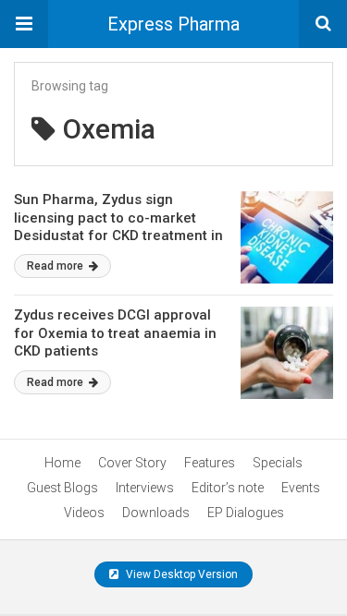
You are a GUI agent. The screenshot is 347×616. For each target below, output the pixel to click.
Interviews (145, 487)
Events (300, 487)
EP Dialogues (245, 512)
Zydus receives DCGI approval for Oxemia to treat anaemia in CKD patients (115, 333)
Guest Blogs (62, 487)
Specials (278, 462)
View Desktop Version (180, 574)
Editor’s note (228, 487)
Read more (56, 266)
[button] (24, 24)
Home (62, 462)
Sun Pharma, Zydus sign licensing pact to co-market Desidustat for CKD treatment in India (118, 226)
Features (209, 462)
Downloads (156, 512)
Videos (84, 512)
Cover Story (132, 462)
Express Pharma (173, 24)
